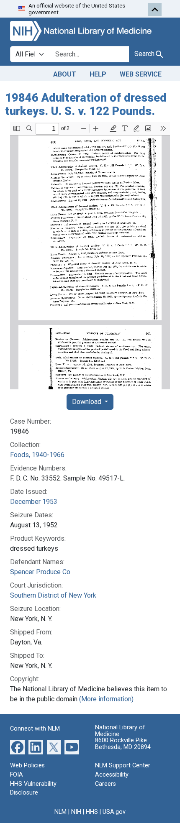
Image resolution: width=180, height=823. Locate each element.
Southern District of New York (53, 595)
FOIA (16, 774)
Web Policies (27, 765)
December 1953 (33, 502)
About (64, 74)
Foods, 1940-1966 (37, 455)
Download (87, 402)
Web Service (141, 74)
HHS (92, 811)
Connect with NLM (35, 728)
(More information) (106, 699)
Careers (105, 783)
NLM (60, 811)
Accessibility (112, 774)
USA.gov (114, 811)
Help (98, 74)
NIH (76, 811)
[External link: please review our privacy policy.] (17, 747)
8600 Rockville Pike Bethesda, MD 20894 (123, 744)
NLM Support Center (122, 765)
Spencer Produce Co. (41, 572)
